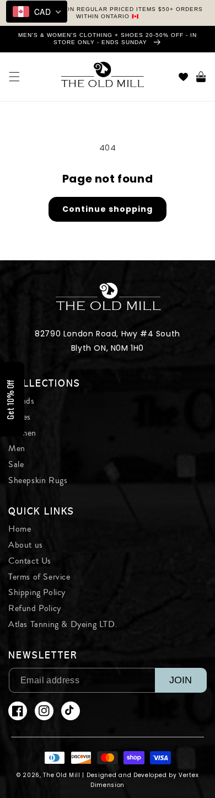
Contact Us (29, 561)
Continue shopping (107, 209)
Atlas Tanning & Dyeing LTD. (62, 624)
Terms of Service (39, 577)
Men (16, 448)
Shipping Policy (37, 592)
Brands (21, 401)
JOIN (180, 679)
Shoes (19, 417)
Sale (16, 464)
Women (22, 433)
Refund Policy (34, 608)
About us (25, 545)
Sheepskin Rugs (37, 480)
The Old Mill (61, 775)
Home (19, 529)
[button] (14, 77)
